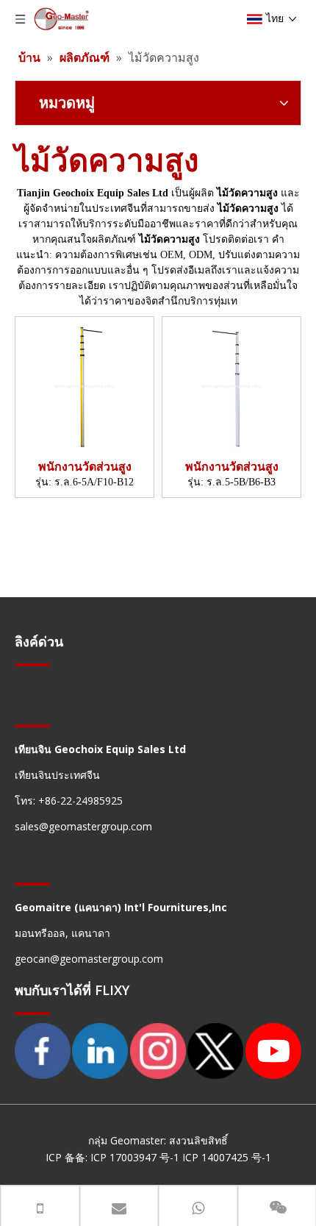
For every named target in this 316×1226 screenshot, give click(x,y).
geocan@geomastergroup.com (89, 959)
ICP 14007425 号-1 (226, 1157)
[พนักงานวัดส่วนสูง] (84, 385)
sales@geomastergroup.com (83, 826)
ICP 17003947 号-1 (136, 1157)
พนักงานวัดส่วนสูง (85, 466)
